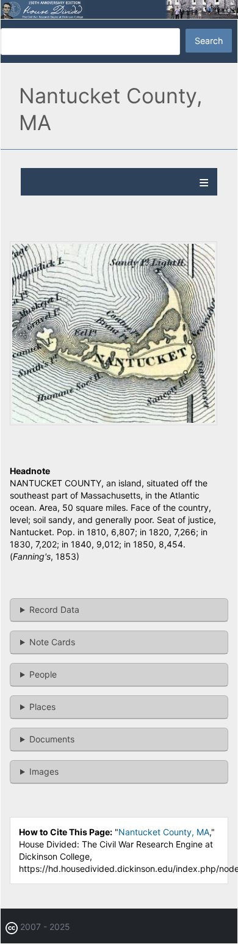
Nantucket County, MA (163, 832)
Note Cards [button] (52, 642)
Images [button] (44, 771)
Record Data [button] (54, 609)
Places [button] (42, 706)
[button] (113, 422)
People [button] (43, 674)
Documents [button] (51, 739)
